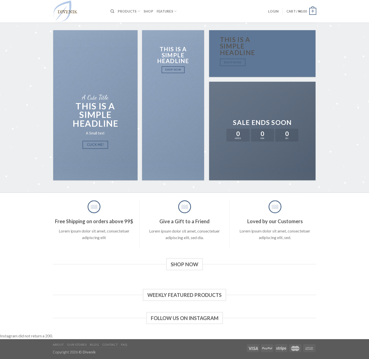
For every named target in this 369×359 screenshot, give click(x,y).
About (58, 344)
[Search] (112, 11)
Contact (110, 344)
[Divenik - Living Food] (78, 11)
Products (127, 11)
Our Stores (77, 344)
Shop (148, 11)
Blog (94, 344)
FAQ (124, 344)
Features (165, 11)
